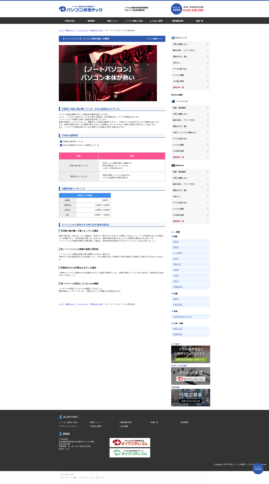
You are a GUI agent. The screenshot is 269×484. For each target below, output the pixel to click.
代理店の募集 (95, 426)
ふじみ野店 (177, 253)
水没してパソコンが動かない (185, 132)
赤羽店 (176, 247)
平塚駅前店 (177, 287)
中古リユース (83, 477)
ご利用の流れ (69, 21)
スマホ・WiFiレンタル (97, 477)
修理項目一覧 (178, 87)
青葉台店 (176, 264)
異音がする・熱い (97, 30)
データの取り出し (180, 69)
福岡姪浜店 (177, 334)
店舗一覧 (199, 21)
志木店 (176, 259)
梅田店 (176, 299)
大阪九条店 (177, 304)
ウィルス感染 (178, 75)
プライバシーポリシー (69, 426)
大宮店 (176, 275)
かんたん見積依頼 (176, 8)
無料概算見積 (177, 21)
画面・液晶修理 (179, 108)
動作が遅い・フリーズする (184, 50)
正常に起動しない (180, 44)
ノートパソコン (82, 30)
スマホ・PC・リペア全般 (68, 477)
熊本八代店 (177, 329)
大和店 (176, 270)
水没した (176, 63)
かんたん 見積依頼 (258, 468)
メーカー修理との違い (134, 21)
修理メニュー (112, 21)
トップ (61, 30)
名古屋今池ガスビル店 (182, 317)
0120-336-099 (193, 10)
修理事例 (91, 21)
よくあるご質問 (156, 21)
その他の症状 (178, 81)
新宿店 (176, 242)
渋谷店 (176, 281)
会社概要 (124, 426)
